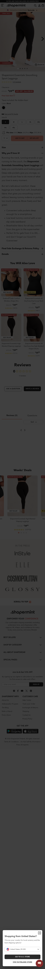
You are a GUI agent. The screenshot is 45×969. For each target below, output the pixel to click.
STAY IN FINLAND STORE (22, 962)
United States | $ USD (18, 949)
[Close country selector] (39, 933)
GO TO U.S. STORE (22, 957)
